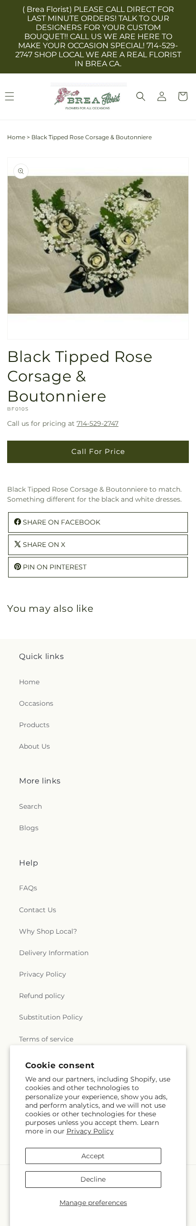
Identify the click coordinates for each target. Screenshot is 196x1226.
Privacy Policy (90, 1131)
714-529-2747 (97, 423)
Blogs (29, 828)
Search (30, 806)
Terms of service (46, 1039)
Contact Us (37, 910)
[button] (140, 96)
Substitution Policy (51, 1017)
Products (34, 725)
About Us (34, 746)
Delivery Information (53, 952)
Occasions (36, 703)
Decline (93, 1179)
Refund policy (42, 995)
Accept (93, 1156)
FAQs (28, 888)
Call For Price (98, 451)
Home (16, 137)
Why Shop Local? (48, 931)
